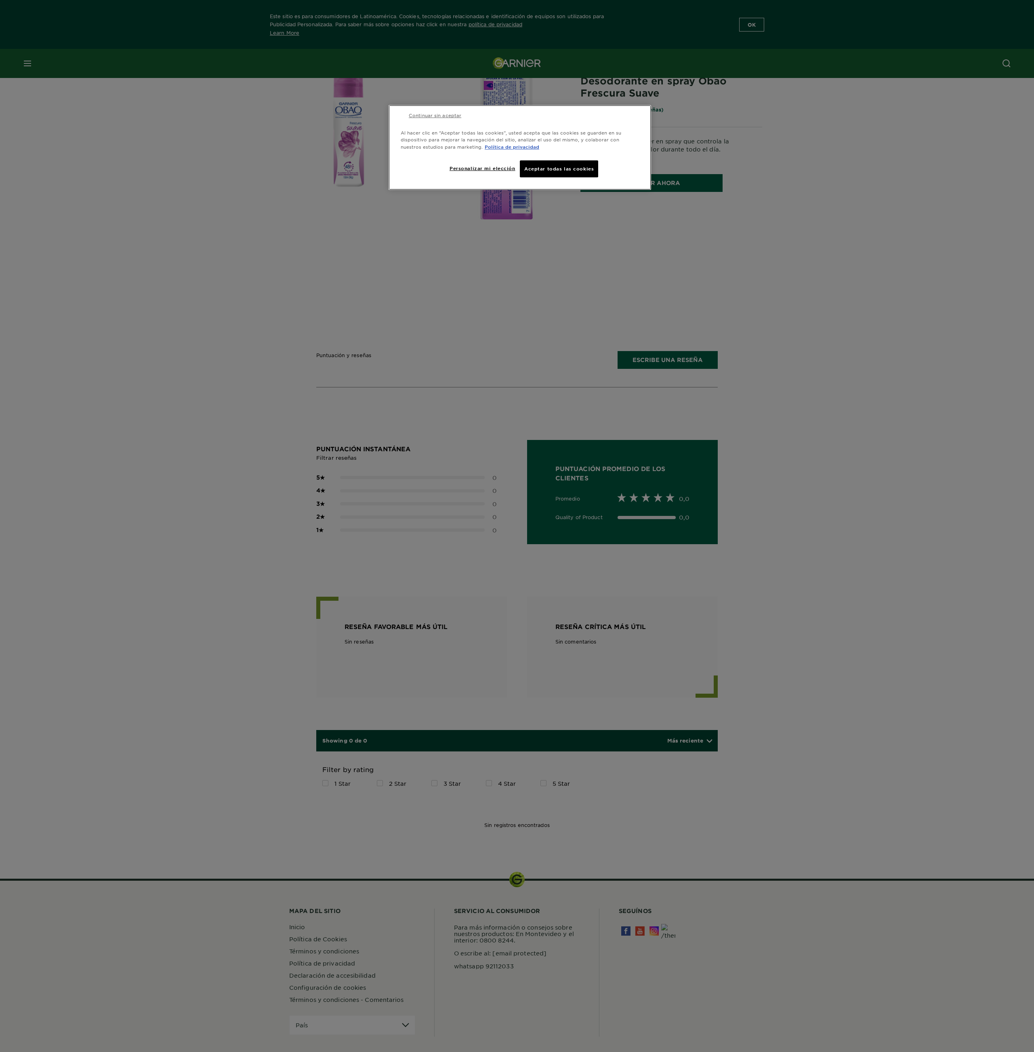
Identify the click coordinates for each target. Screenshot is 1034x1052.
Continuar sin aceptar (435, 115)
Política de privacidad (512, 146)
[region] (520, 147)
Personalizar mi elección (482, 168)
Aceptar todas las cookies (559, 168)
